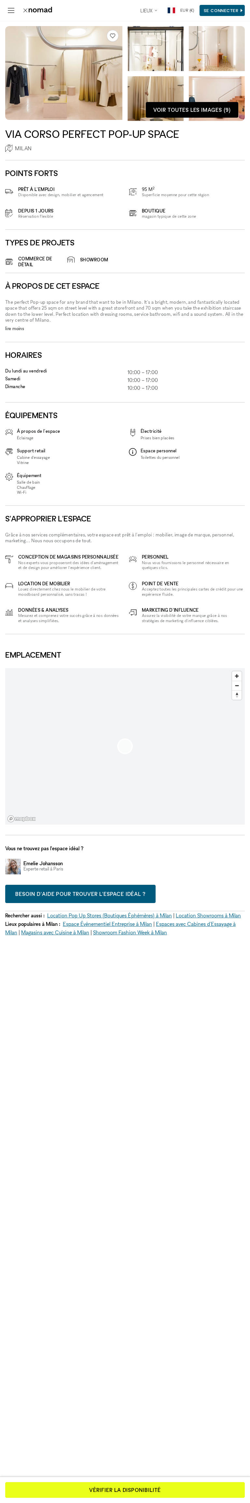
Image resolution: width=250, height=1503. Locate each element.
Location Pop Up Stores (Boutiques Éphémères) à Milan (109, 915)
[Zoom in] (237, 676)
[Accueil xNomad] (38, 10)
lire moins (14, 328)
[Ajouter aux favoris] (112, 36)
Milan (23, 148)
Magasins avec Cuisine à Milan (55, 932)
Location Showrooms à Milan (208, 915)
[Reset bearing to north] (237, 695)
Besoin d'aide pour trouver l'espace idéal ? (80, 894)
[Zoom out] (237, 685)
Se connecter (221, 10)
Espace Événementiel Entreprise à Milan (107, 924)
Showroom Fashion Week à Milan (130, 932)
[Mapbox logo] (21, 819)
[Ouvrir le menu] (11, 10)
